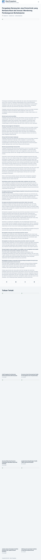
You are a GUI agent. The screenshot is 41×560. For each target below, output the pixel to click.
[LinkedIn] (34, 282)
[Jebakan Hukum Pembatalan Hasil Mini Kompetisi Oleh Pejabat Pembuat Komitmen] (11, 507)
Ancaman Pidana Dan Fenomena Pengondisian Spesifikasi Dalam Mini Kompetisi (9, 462)
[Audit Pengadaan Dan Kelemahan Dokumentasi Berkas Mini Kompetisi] (11, 333)
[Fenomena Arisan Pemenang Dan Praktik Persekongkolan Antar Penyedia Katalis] (30, 333)
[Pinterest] (25, 282)
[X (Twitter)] (16, 282)
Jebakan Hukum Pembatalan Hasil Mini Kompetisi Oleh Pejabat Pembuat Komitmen (10, 550)
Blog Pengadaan (11, 1)
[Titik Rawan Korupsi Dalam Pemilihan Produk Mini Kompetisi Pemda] (30, 507)
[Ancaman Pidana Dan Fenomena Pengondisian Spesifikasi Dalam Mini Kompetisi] (11, 419)
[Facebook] (6, 282)
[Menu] (38, 1)
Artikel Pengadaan (18, 15)
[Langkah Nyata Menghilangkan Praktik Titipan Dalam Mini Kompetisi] (30, 419)
